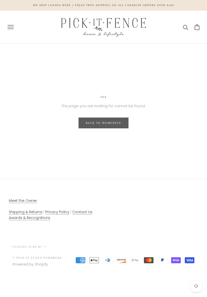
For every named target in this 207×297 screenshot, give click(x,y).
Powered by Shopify (30, 264)
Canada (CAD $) (27, 246)
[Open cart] (197, 27)
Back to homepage (103, 123)
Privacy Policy (57, 211)
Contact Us (82, 211)
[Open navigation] (11, 27)
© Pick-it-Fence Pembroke (37, 257)
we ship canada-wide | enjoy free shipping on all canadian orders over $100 (103, 5)
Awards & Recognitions (29, 217)
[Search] (185, 27)
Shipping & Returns (25, 211)
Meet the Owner (23, 200)
